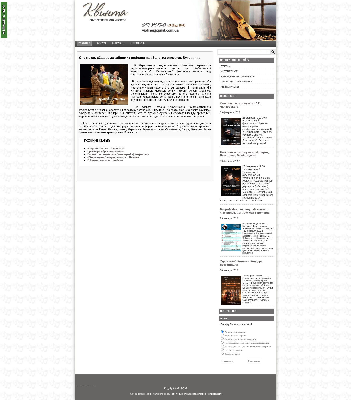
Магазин (118, 43)
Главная (84, 43)
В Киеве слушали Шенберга (105, 160)
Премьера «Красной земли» (105, 151)
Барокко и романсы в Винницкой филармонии (118, 154)
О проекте (137, 43)
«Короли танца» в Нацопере (105, 148)
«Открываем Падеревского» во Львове (113, 157)
